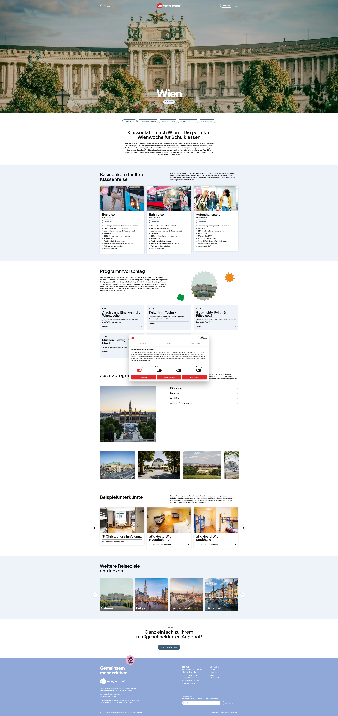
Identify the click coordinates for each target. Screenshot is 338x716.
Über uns (214, 667)
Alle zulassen (194, 377)
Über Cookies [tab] (195, 343)
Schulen (186, 667)
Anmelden (229, 703)
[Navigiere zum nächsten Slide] (242, 528)
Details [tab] (169, 343)
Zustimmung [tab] (143, 343)
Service (214, 673)
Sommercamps (189, 684)
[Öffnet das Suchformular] (101, 5)
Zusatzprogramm (168, 121)
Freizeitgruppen (190, 675)
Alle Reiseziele (207, 121)
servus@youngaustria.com (112, 694)
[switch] (159, 370)
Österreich (169, 102)
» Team (212, 670)
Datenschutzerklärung (229, 712)
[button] (169, 5)
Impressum (215, 712)
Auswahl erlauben (169, 377)
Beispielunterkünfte (188, 121)
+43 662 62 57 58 (109, 696)
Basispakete (129, 121)
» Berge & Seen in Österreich (192, 670)
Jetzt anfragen (169, 647)
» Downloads (215, 678)
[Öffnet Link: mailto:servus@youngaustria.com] (108, 5)
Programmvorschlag (148, 121)
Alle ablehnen (144, 377)
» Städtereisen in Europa (190, 672)
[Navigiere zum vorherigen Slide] (95, 528)
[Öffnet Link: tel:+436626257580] (105, 5)
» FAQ (212, 675)
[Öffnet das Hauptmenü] (236, 6)
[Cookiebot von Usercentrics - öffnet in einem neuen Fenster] (199, 338)
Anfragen (226, 6)
